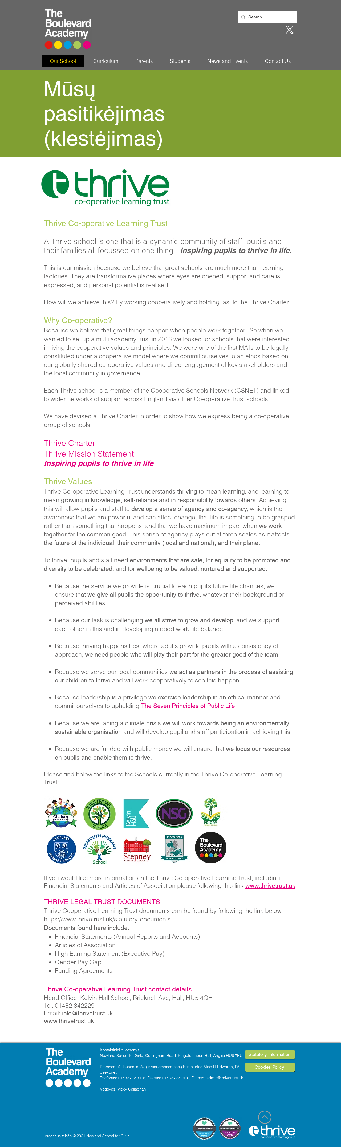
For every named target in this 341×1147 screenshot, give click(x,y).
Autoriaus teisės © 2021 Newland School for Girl (86, 1135)
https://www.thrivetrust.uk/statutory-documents (107, 919)
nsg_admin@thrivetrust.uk (220, 1077)
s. (129, 1135)
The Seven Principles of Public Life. (189, 705)
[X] (289, 29)
